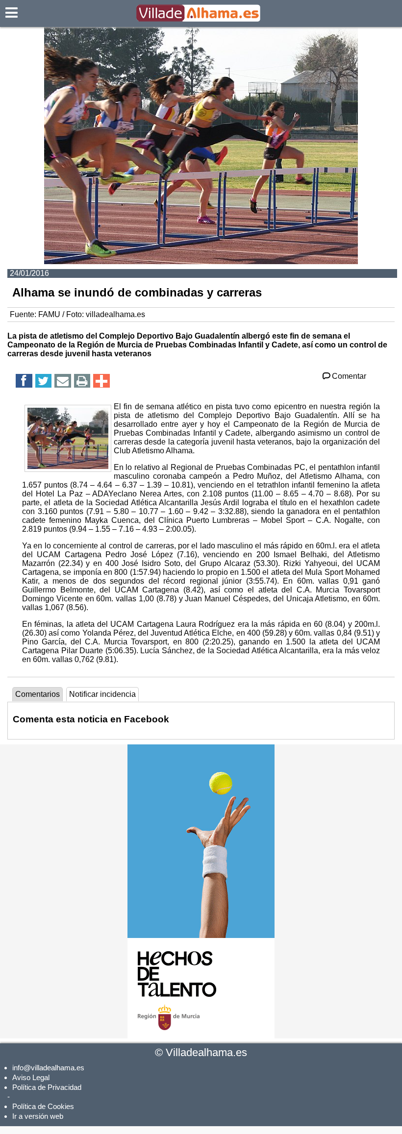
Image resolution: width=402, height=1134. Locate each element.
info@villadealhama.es (48, 1067)
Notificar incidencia (102, 694)
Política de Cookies (43, 1106)
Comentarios (37, 694)
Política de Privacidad (46, 1087)
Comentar (349, 376)
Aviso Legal (31, 1077)
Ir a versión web (37, 1116)
